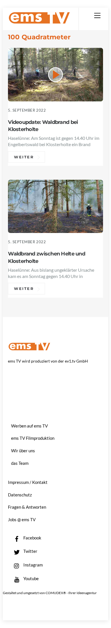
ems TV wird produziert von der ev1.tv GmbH (48, 361)
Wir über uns (23, 450)
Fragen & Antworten (27, 507)
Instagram (32, 564)
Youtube (30, 578)
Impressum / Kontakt (28, 482)
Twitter (29, 551)
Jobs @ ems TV (22, 519)
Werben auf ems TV (29, 425)
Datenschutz (20, 494)
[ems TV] (39, 21)
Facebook (31, 537)
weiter (24, 157)
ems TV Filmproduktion (32, 438)
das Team (19, 463)
